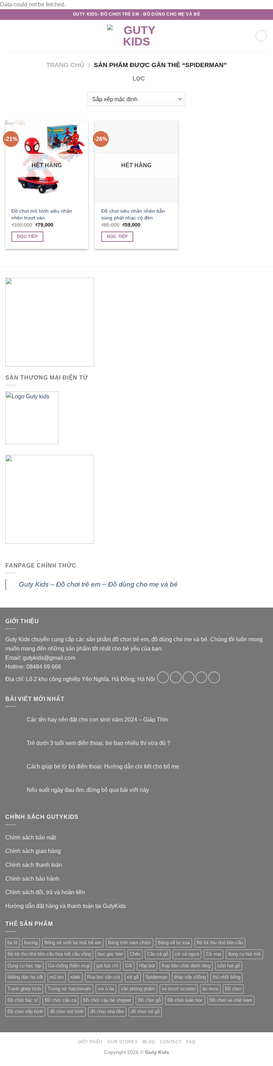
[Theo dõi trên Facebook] (163, 677)
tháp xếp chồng (190, 977)
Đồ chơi (233, 988)
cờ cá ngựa (187, 954)
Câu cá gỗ (157, 954)
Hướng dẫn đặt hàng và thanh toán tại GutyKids (65, 906)
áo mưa (210, 988)
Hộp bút (147, 965)
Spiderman (156, 977)
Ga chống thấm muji (69, 965)
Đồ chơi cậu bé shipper (107, 1000)
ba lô (12, 942)
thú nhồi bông (226, 977)
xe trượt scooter (179, 988)
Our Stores (122, 1041)
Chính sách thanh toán (33, 865)
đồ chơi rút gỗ (145, 1011)
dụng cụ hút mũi (244, 954)
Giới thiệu (90, 1041)
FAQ (190, 1041)
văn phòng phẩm (138, 988)
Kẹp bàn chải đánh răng (186, 965)
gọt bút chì (107, 965)
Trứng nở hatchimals (69, 988)
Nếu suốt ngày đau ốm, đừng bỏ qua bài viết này (88, 790)
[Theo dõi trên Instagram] (176, 677)
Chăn (135, 954)
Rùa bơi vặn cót (103, 977)
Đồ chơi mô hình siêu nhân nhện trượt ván (41, 214)
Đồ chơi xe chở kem (231, 1000)
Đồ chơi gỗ (149, 1000)
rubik (75, 977)
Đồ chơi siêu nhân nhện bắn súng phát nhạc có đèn (133, 214)
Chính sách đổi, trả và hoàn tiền (45, 892)
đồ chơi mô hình (67, 1011)
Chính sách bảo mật (30, 837)
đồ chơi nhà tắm (107, 1011)
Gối (128, 965)
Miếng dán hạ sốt (25, 977)
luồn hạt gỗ (228, 965)
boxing (31, 942)
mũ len (57, 977)
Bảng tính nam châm (129, 942)
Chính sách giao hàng (33, 851)
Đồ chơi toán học (185, 1000)
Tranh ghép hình (24, 988)
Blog (149, 1041)
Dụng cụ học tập (24, 965)
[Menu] (9, 36)
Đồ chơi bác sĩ (22, 1000)
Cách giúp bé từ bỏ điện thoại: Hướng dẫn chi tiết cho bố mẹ (103, 766)
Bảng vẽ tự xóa (174, 942)
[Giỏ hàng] (261, 36)
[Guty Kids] (136, 36)
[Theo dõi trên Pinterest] (214, 677)
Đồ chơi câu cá (60, 1000)
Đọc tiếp (27, 236)
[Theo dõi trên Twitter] (188, 677)
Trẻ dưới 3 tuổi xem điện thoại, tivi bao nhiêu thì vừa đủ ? (98, 743)
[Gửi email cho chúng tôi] (201, 677)
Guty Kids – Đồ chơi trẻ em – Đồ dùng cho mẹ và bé (98, 584)
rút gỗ (133, 977)
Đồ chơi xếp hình (25, 1011)
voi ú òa (106, 988)
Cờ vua (213, 954)
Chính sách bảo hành (32, 879)
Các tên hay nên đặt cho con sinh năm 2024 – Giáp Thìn (97, 720)
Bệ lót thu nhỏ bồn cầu (220, 942)
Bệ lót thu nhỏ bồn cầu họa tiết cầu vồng (49, 954)
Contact (171, 1041)
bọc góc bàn (110, 954)
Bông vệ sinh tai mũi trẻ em (72, 942)
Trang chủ (65, 65)
